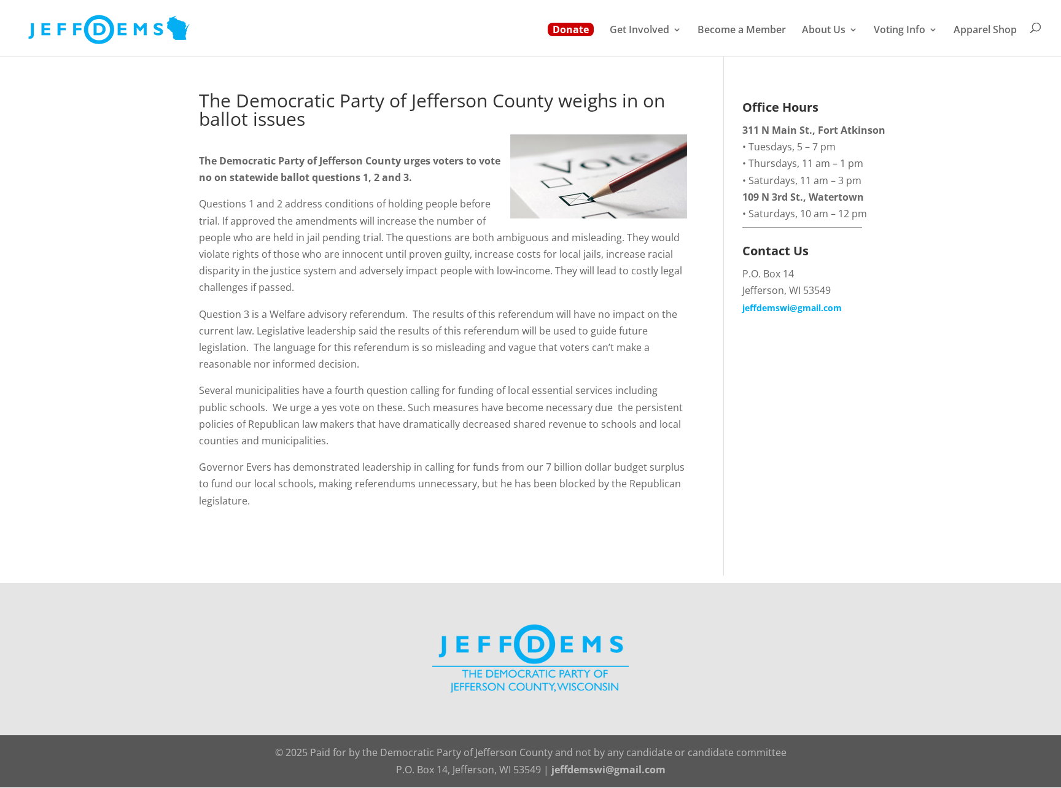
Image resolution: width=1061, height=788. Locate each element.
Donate (571, 29)
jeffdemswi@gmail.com (792, 308)
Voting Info (899, 30)
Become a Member (742, 30)
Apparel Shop (985, 30)
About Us (823, 30)
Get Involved (639, 30)
